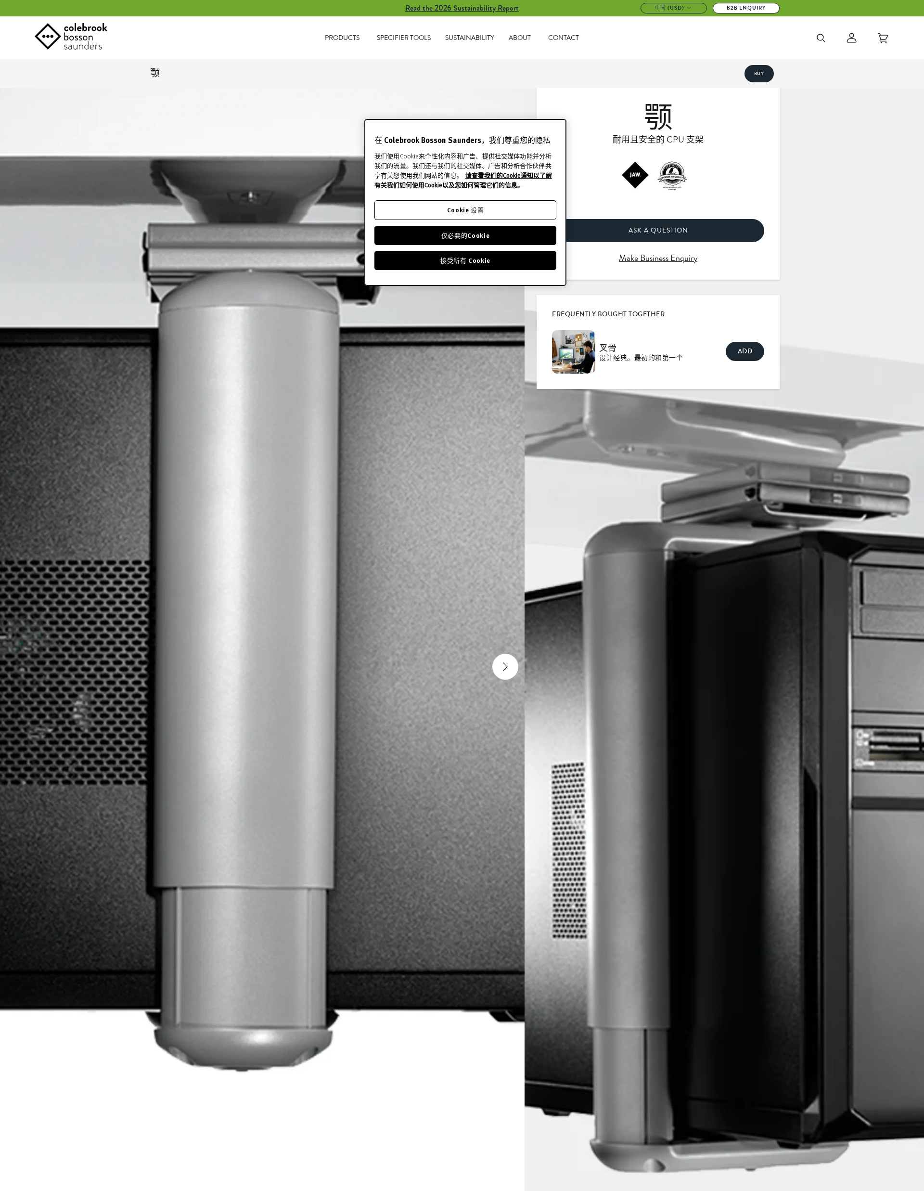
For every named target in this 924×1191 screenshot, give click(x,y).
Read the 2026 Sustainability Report (462, 7)
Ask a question (658, 230)
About (520, 38)
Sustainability (469, 38)
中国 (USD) (669, 8)
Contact (563, 38)
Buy (759, 73)
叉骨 (607, 348)
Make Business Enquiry (658, 258)
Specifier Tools (404, 38)
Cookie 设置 (465, 210)
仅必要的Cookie (465, 235)
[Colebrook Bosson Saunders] (71, 38)
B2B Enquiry (746, 8)
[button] (20, 667)
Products (342, 38)
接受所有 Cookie (465, 260)
